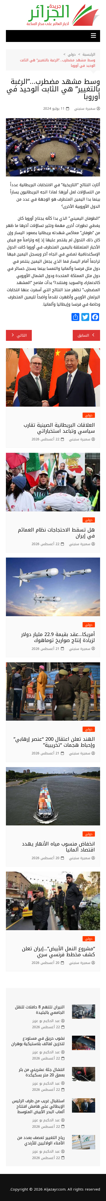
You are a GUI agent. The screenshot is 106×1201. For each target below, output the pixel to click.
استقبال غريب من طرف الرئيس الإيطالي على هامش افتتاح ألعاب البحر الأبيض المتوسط (38, 1106)
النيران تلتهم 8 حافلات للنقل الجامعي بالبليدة (40, 1009)
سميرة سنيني (84, 108)
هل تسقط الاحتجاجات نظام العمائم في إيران (56, 532)
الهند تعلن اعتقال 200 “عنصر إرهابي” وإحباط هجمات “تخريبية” (54, 742)
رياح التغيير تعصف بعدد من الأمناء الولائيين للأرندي (41, 1140)
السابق (83, 335)
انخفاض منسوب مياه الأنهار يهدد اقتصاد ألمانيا (58, 846)
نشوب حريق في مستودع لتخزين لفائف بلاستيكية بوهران (38, 1041)
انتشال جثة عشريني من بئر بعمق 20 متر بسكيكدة (42, 1072)
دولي (88, 415)
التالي (22, 335)
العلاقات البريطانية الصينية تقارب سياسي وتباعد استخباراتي (59, 428)
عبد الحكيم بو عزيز (46, 1021)
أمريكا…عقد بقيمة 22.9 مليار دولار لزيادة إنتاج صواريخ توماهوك (58, 637)
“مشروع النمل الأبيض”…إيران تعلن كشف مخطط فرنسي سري (58, 951)
